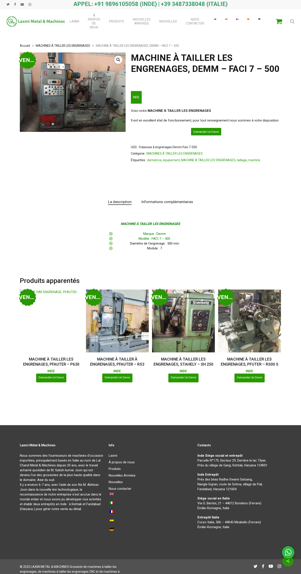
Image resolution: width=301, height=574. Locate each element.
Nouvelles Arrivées (122, 475)
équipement (171, 160)
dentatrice (154, 160)
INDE (136, 97)
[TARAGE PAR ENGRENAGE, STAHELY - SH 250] (183, 321)
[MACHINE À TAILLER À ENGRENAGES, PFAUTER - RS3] (117, 321)
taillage (242, 160)
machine (254, 160)
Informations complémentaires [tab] (167, 202)
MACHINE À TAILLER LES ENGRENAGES (208, 160)
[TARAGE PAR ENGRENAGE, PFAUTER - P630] (51, 321)
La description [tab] (120, 202)
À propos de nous (122, 462)
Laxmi (113, 456)
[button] (118, 60)
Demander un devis (206, 131)
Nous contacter (120, 489)
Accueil (25, 45)
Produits (115, 469)
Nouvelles (116, 482)
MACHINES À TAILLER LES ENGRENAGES (63, 45)
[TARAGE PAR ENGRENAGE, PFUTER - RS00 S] (249, 321)
